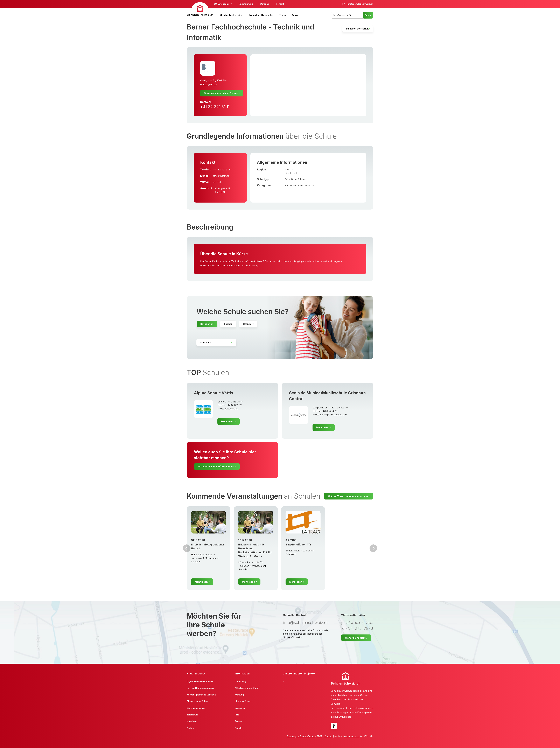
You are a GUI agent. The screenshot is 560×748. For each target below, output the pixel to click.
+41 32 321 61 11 (214, 106)
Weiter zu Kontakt (355, 637)
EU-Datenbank (221, 4)
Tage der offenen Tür (261, 15)
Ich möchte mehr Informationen (216, 466)
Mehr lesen (227, 421)
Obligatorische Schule (197, 701)
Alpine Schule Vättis (213, 392)
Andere (190, 728)
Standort (248, 323)
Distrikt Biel (291, 173)
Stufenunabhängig (196, 708)
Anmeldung (240, 681)
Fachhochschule (294, 185)
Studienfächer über (231, 15)
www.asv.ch (231, 408)
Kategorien (206, 323)
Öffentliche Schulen (295, 179)
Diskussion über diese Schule (221, 93)
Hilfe (237, 714)
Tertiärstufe (310, 185)
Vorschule (192, 721)
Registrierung (246, 4)
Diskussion (240, 708)
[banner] (200, 9)
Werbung (264, 4)
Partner (238, 721)
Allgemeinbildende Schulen (200, 681)
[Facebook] (334, 726)
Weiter (373, 548)
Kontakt (280, 4)
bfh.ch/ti (217, 182)
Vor (186, 548)
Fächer (228, 323)
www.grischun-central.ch (333, 414)
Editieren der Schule (357, 28)
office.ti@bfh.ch (208, 84)
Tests (282, 15)
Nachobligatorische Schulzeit (201, 694)
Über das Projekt (243, 701)
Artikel (295, 15)
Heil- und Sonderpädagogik (200, 688)
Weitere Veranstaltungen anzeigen (348, 496)
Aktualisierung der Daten (247, 688)
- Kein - (289, 169)
